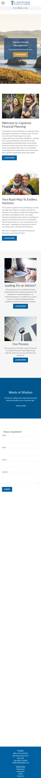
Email (4, 447)
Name (4, 435)
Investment (20, 771)
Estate (20, 774)
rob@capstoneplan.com (20, 763)
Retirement (20, 769)
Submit (7, 489)
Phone (4, 460)
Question (5, 472)
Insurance (20, 776)
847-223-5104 (23, 753)
